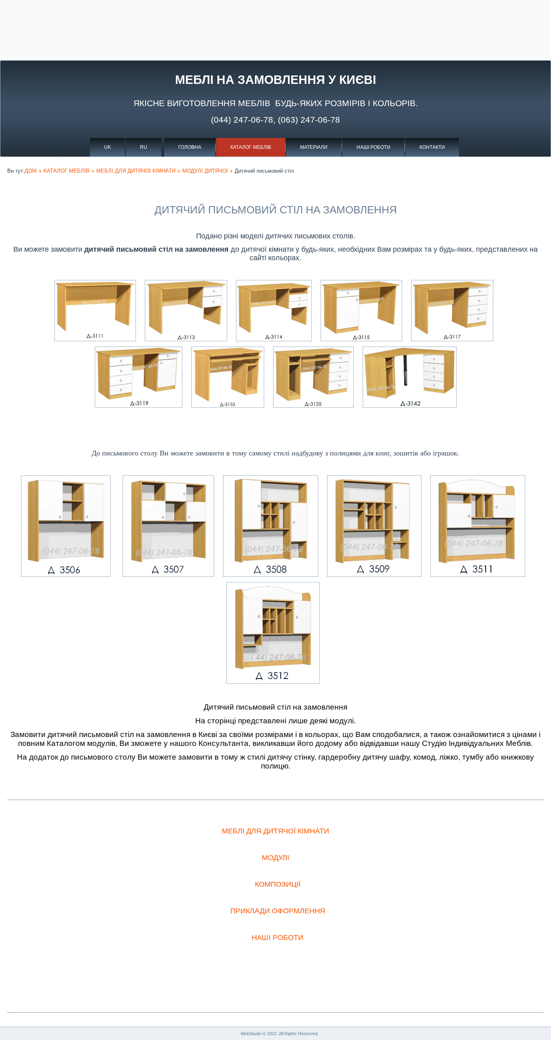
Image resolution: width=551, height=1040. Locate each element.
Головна (189, 147)
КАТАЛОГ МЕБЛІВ (250, 147)
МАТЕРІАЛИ (314, 147)
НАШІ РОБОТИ (373, 147)
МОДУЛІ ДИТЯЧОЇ (205, 171)
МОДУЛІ (275, 858)
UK (107, 147)
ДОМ (31, 171)
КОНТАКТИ (432, 147)
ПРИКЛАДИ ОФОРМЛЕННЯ (277, 911)
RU (143, 147)
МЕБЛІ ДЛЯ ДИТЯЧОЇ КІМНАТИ (135, 171)
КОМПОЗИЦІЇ (278, 884)
